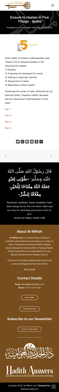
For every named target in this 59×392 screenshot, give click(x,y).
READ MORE (29, 269)
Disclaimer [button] (29, 297)
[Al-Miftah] (18, 5)
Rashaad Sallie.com (29, 389)
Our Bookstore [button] (29, 309)
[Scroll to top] (53, 386)
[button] (52, 5)
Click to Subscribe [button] (29, 329)
